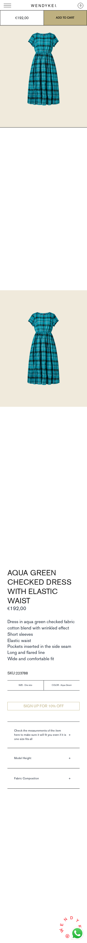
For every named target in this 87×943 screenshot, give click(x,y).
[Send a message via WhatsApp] (77, 933)
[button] (80, 5)
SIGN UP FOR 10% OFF (43, 706)
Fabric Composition (26, 778)
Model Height (22, 758)
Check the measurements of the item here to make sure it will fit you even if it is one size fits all (40, 735)
